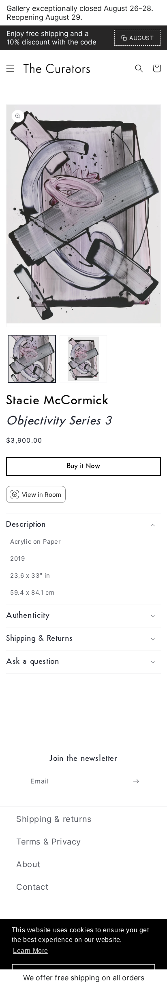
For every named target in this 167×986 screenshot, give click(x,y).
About (28, 864)
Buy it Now (83, 466)
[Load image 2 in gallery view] (83, 358)
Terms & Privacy (48, 842)
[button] (10, 68)
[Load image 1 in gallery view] (32, 358)
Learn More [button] (30, 950)
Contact (32, 887)
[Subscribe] (136, 781)
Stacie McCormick (57, 401)
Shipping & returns (54, 819)
